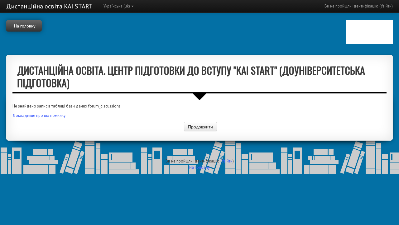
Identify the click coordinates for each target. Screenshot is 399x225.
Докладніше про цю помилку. (39, 115)
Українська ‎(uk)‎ (116, 6)
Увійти (386, 6)
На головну (199, 167)
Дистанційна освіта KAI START (49, 6)
